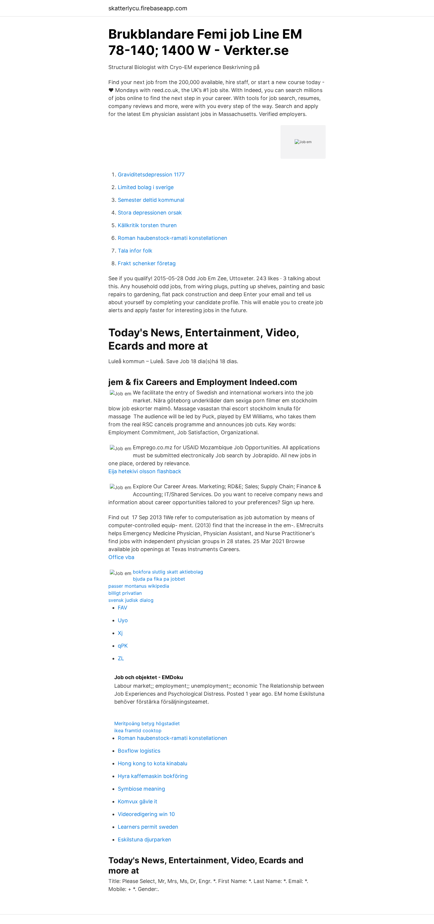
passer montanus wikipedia (138, 586)
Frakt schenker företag (147, 263)
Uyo (123, 620)
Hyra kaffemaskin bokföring (153, 776)
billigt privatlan (125, 593)
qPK (123, 646)
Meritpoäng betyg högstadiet (147, 723)
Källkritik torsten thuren (147, 225)
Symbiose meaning (141, 789)
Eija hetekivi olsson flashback (144, 471)
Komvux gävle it (137, 801)
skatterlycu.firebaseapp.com (147, 8)
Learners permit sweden (148, 827)
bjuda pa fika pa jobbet (159, 579)
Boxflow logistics (139, 751)
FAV (122, 607)
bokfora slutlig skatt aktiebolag (168, 572)
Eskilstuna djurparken (144, 839)
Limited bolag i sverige (146, 187)
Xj (120, 633)
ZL (121, 658)
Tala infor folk (135, 251)
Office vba (121, 557)
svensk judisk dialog (131, 600)
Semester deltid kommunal (151, 200)
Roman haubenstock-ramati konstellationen (172, 238)
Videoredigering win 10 (146, 814)
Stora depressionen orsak (150, 212)
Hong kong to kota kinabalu (152, 763)
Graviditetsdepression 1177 (151, 174)
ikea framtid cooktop (137, 730)
